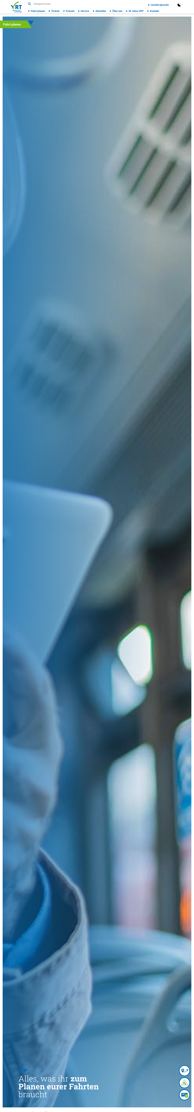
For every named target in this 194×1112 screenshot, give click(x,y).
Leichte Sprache (160, 4)
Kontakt (154, 11)
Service (85, 11)
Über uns (117, 11)
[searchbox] (58, 3)
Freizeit (70, 11)
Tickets (55, 11)
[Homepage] (16, 7)
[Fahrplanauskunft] (184, 1070)
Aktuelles (100, 11)
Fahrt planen (38, 11)
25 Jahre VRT (136, 11)
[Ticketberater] (184, 1094)
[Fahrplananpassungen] (184, 1082)
